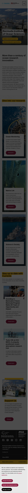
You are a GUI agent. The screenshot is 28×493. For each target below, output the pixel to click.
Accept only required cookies (10, 485)
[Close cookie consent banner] (25, 468)
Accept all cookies (7, 480)
